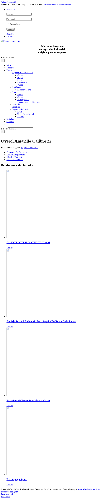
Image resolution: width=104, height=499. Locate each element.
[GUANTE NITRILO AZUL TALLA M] (54, 204)
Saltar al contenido (9, 2)
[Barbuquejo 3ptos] (54, 441)
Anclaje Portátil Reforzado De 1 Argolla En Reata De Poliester (41, 321)
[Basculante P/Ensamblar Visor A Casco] (54, 362)
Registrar (10, 34)
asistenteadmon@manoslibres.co (57, 5)
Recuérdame (14, 24)
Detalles (9, 248)
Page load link (7, 494)
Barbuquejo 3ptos (16, 479)
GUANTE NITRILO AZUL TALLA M (28, 242)
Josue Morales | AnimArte (88, 489)
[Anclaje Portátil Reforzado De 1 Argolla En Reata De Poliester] (54, 283)
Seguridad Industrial (29, 147)
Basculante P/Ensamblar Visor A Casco (28, 400)
